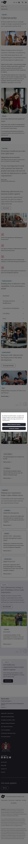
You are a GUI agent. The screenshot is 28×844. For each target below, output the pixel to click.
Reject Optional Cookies (14, 424)
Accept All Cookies (14, 428)
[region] (14, 422)
